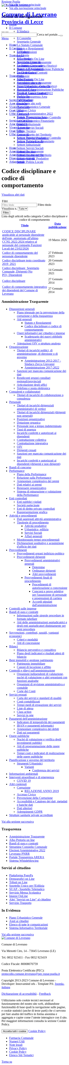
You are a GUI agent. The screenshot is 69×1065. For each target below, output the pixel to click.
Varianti (29, 767)
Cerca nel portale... (48, 34)
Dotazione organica (28, 422)
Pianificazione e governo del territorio (32, 760)
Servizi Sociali (33, 532)
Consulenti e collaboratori (24, 391)
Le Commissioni (27, 72)
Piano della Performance (31, 474)
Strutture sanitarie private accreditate (31, 815)
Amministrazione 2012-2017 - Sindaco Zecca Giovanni (43, 362)
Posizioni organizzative (31, 419)
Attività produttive (36, 526)
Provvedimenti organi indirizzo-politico (40, 553)
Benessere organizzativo (31, 488)
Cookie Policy (37, 1031)
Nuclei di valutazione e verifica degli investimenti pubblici (39, 741)
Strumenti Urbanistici (30, 763)
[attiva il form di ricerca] (3, 32)
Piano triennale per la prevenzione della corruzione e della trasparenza (40, 314)
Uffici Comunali (19, 134)
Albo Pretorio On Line (30, 79)
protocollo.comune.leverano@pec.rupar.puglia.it (31, 973)
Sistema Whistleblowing (24, 860)
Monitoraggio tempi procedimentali (38, 539)
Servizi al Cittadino (20, 120)
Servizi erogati (18, 694)
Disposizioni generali (22, 309)
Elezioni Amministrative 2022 (35, 113)
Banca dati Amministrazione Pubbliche (40, 89)
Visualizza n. (10, 208)
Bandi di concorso (20, 467)
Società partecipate (28, 505)
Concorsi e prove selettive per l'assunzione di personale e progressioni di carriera (49, 595)
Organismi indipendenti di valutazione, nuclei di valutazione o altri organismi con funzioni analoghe (42, 677)
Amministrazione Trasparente (27, 836)
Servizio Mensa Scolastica (25, 892)
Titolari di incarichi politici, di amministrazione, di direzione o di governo (37, 354)
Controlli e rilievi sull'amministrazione (32, 670)
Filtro (6, 212)
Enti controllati (18, 498)
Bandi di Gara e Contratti (32, 93)
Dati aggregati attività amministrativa (39, 519)
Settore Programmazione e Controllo (39, 137)
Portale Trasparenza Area (32, 117)
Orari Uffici (16, 131)
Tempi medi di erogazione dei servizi (39, 705)
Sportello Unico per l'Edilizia (26, 885)
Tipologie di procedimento (33, 522)
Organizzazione (18, 346)
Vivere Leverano (19, 127)
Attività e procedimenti (23, 515)
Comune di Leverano (29, 18)
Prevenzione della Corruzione (35, 798)
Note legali (15, 1044)
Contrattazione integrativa (32, 443)
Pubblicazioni (25, 100)
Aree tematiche (18, 124)
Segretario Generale (29, 62)
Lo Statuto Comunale (30, 65)
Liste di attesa (25, 708)
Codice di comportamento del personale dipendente (20, 254)
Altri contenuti (18, 784)
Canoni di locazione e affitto (34, 667)
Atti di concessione (28, 643)
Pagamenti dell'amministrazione (28, 718)
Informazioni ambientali (23, 773)
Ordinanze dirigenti (44, 570)
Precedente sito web (29, 103)
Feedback (45, 993)
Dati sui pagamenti (28, 732)
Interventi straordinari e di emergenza (31, 777)
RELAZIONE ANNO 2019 (42, 791)
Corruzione (23, 787)
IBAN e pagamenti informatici (35, 725)
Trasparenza (16, 75)
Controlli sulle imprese (22, 608)
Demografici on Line (21, 878)
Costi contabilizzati (28, 701)
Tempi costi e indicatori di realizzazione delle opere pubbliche (41, 755)
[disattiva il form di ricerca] (6, 32)
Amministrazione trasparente (34, 82)
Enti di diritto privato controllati (36, 508)
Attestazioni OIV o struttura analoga (39, 343)
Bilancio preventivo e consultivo (36, 649)
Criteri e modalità (27, 639)
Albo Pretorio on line (22, 840)
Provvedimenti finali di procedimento (38, 579)
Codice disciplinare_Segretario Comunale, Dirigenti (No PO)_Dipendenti (20, 271)
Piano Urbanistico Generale (33, 106)
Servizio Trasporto (20, 903)
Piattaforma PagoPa (21, 875)
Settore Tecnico (26, 151)
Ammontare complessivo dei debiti (38, 729)
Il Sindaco (23, 51)
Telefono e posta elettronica (33, 388)
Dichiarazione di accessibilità (19, 993)
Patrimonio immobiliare (31, 663)
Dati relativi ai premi (29, 484)
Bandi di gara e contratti (23, 612)
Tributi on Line (18, 882)
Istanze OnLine (18, 896)
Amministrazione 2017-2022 (42, 367)
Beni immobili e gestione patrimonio (31, 660)
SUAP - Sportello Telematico (26, 889)
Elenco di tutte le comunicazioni (28, 924)
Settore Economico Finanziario (35, 141)
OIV (19, 446)
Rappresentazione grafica (32, 512)
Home (13, 44)
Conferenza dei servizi (45, 770)
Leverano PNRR (19, 853)
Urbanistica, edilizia (36, 529)
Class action (24, 711)
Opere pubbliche (19, 736)
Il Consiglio (24, 58)
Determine (38, 567)
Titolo (25, 225)
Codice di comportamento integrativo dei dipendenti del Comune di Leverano (24, 290)
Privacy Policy (18, 1048)
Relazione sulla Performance (34, 477)
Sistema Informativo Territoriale (28, 928)
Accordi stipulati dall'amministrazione (44, 603)
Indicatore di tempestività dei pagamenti (41, 722)
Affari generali (33, 536)
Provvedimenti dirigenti (31, 557)
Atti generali (24, 319)
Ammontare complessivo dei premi (38, 481)
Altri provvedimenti (44, 574)
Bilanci (13, 646)
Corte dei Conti (26, 691)
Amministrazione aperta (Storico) (37, 86)
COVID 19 (24, 780)
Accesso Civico (26, 110)
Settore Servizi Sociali (30, 148)
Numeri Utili (17, 1041)
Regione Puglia (11, 1)
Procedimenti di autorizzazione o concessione (49, 586)
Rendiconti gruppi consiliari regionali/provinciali (33, 379)
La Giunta (23, 55)
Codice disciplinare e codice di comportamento (43, 328)
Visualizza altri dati (13, 194)
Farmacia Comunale (21, 1038)
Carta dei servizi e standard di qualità (39, 698)
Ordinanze (23, 96)
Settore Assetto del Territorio (34, 155)
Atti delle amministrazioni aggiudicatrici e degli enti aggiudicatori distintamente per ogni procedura (42, 626)
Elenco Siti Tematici (21, 1055)
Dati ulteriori (24, 808)
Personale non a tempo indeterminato (39, 426)
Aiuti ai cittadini (19, 921)
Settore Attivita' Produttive (33, 158)
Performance (17, 470)
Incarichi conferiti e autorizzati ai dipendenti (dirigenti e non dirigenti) (38, 462)
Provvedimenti (18, 550)
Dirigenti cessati (26, 450)
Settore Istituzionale (29, 144)
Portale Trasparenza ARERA (26, 857)
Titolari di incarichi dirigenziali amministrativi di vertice (35, 407)
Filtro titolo (44, 204)
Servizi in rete (25, 715)
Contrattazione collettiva (31, 439)
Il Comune (15, 48)
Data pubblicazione (57, 225)
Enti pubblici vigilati (29, 501)
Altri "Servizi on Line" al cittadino (30, 899)
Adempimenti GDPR (30, 811)
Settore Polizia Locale (30, 162)
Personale (15, 402)
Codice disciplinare (13, 281)
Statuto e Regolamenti (30, 69)
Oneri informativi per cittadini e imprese (41, 333)
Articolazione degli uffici (32, 384)
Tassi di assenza (26, 429)
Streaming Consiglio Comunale (28, 846)
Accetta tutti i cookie (14, 1031)
